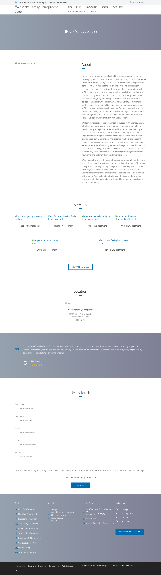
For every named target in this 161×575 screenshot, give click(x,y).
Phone (18, 440)
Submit (80, 485)
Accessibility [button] (20, 566)
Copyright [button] (32, 566)
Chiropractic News (59, 515)
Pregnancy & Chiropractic (29, 538)
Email (18, 428)
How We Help (91, 7)
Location (92, 11)
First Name (19, 404)
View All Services (80, 267)
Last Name (19, 416)
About (78, 7)
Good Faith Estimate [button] (65, 566)
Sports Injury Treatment (29, 533)
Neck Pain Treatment (27, 514)
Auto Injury (118, 7)
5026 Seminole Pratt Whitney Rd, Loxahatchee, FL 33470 (43, 2)
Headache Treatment (27, 519)
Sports (105, 7)
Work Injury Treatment (28, 528)
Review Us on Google (129, 531)
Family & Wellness (75, 11)
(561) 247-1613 (139, 2)
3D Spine (55, 509)
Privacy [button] (52, 566)
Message (19, 452)
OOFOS (54, 520)
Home (69, 7)
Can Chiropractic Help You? (63, 512)
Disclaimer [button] (42, 566)
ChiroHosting (127, 565)
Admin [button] (18, 570)
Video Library (57, 518)
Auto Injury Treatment (28, 524)
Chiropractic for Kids (27, 543)
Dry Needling (24, 548)
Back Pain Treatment (27, 509)
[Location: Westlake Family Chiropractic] (80, 303)
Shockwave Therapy (27, 552)
